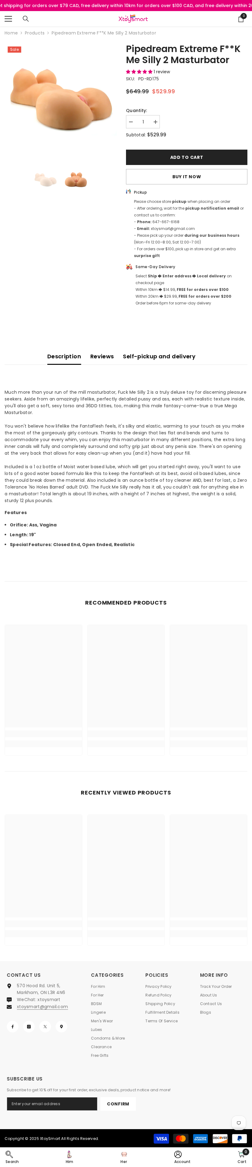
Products (35, 33)
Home (11, 33)
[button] (140, 72)
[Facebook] (12, 1026)
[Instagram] (29, 1026)
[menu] (8, 18)
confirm (118, 1104)
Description (64, 356)
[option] (61, 99)
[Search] (26, 18)
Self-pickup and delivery (159, 356)
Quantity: (136, 110)
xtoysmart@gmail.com (42, 1007)
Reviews (102, 356)
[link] (43, 733)
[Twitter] (45, 1026)
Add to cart (186, 157)
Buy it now (186, 177)
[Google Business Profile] (61, 1026)
